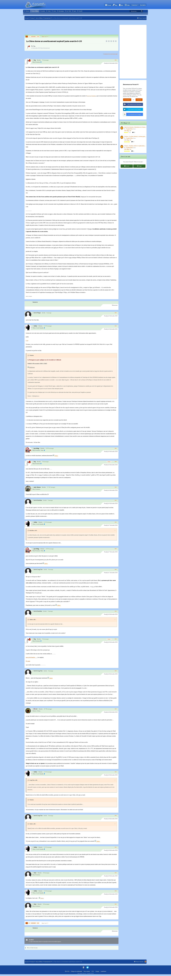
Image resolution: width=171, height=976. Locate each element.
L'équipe (97, 971)
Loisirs (54, 11)
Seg (34, 46)
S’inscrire (139, 99)
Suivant (33, 36)
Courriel (127, 166)
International (46, 48)
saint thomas (37, 487)
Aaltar (35, 326)
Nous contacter (87, 971)
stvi (36, 709)
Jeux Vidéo (68, 11)
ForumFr (80, 11)
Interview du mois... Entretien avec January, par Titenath (135, 127)
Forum (109, 5)
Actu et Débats (35, 11)
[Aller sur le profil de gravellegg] (28, 450)
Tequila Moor (129, 129)
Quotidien (43, 11)
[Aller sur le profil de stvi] (28, 710)
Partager (140, 166)
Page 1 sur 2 (44, 36)
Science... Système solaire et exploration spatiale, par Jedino (134, 146)
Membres (27, 11)
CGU (93, 971)
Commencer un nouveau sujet (110, 54)
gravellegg (36, 448)
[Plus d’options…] (116, 60)
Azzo (35, 872)
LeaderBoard (103, 971)
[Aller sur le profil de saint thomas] (28, 488)
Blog (116, 5)
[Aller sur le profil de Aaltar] (28, 327)
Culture (49, 11)
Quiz (121, 5)
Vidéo (128, 5)
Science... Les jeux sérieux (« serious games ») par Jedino (135, 136)
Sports (74, 11)
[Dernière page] (38, 36)
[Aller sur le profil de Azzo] (28, 874)
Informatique (61, 11)
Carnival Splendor (91, 96)
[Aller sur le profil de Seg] (28, 47)
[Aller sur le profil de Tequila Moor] (121, 127)
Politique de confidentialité (76, 971)
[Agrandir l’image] (31, 367)
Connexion (135, 5)
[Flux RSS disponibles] (145, 962)
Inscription (143, 5)
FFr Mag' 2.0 (127, 130)
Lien (27, 340)
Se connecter (127, 99)
